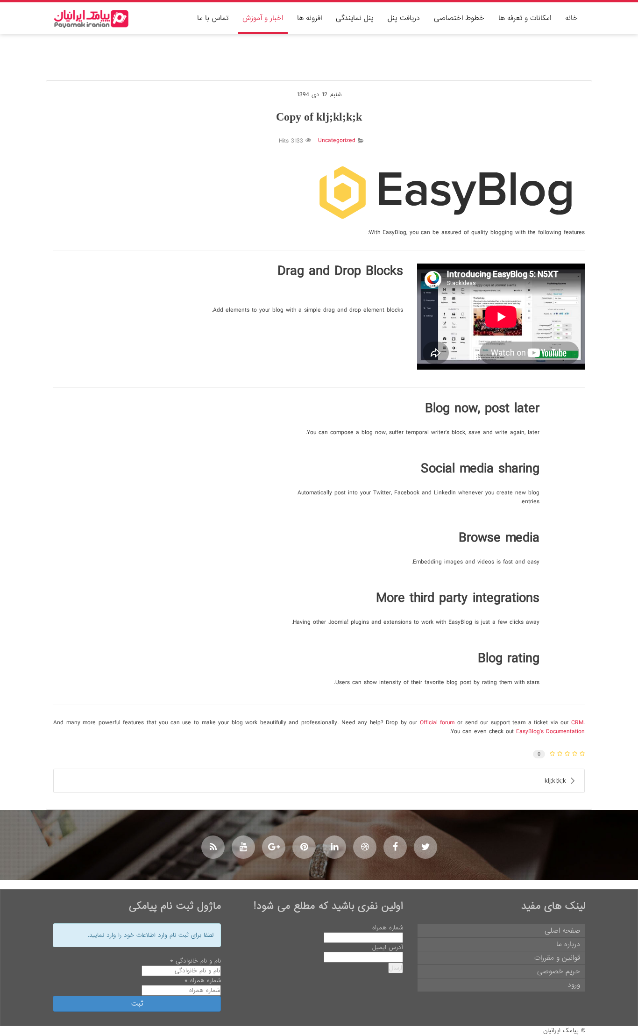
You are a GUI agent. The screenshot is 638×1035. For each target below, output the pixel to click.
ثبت (137, 1003)
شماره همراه (387, 927)
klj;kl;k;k (555, 781)
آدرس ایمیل (387, 947)
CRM (577, 722)
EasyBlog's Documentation (550, 731)
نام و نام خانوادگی (195, 960)
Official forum (437, 722)
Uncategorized (336, 140)
